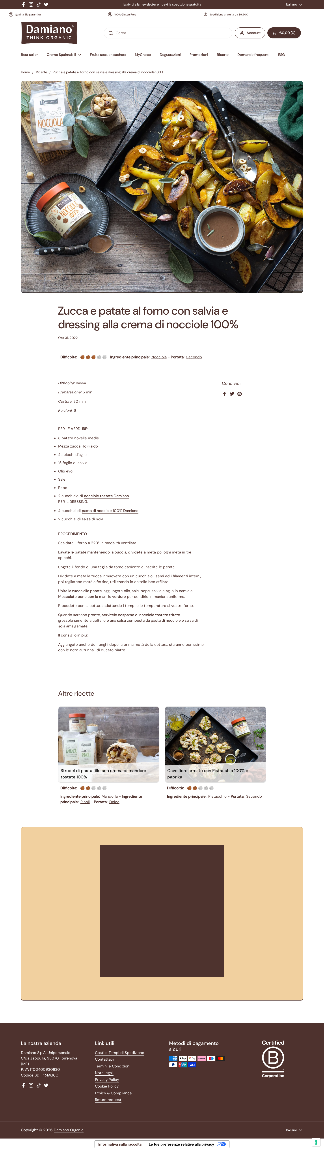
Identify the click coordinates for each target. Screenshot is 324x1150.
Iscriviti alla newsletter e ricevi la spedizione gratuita (162, 4)
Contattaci (104, 1059)
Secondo (194, 357)
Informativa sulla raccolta (120, 1144)
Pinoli (85, 801)
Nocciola (159, 357)
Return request (108, 1099)
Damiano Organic (69, 1129)
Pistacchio (217, 796)
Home (25, 72)
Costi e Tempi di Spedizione (119, 1052)
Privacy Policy (107, 1079)
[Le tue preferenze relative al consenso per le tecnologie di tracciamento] (316, 1142)
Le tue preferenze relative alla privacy (181, 1144)
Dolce (114, 801)
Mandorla (110, 796)
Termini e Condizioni (112, 1066)
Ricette (41, 72)
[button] (284, 32)
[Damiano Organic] (49, 33)
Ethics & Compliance (113, 1093)
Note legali (104, 1072)
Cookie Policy (107, 1086)
